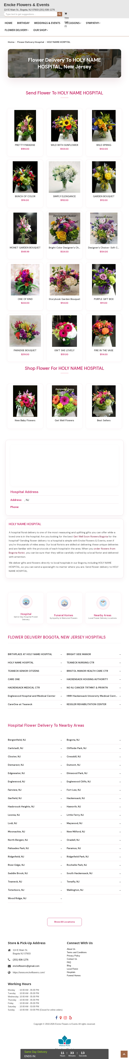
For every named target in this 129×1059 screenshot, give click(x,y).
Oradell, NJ (73, 840)
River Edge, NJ (16, 865)
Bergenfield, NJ (17, 739)
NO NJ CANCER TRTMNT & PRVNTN (87, 687)
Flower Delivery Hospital (30, 42)
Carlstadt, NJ (15, 748)
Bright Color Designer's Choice (64, 247)
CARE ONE (14, 679)
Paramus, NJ (74, 848)
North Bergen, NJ (18, 840)
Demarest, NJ (16, 764)
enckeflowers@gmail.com (26, 966)
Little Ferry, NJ (75, 815)
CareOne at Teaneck (20, 704)
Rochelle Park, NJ (77, 865)
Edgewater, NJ (16, 773)
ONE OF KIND (25, 299)
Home (8, 23)
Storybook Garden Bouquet (64, 299)
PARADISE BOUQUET (25, 350)
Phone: (14, 507)
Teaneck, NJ (15, 881)
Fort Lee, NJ (74, 789)
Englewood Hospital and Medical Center (31, 696)
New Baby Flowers (25, 420)
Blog (69, 965)
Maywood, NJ (74, 823)
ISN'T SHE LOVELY (64, 350)
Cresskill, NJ (74, 756)
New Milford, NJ (76, 831)
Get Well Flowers (64, 420)
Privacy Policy (73, 956)
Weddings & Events (47, 23)
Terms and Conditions (77, 952)
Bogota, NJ (73, 739)
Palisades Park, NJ (18, 848)
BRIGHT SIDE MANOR (79, 654)
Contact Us (72, 959)
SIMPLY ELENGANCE (64, 196)
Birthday (23, 23)
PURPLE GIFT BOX (104, 299)
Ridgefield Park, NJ (78, 856)
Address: (16, 500)
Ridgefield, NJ (16, 856)
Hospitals (71, 972)
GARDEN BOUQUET (104, 196)
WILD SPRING (103, 145)
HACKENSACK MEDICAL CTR (24, 687)
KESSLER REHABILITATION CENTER (86, 704)
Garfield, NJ (15, 798)
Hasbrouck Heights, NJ (21, 806)
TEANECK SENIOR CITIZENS (23, 671)
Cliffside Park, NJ (76, 748)
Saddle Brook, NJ (18, 873)
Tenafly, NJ (73, 881)
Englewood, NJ (16, 781)
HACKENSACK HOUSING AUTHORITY (87, 679)
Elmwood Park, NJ (77, 773)
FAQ (69, 962)
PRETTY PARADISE (25, 145)
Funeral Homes (74, 975)
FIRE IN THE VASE (103, 350)
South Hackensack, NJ (79, 873)
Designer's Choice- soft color (104, 247)
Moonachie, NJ (16, 831)
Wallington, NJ (75, 890)
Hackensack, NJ (76, 798)
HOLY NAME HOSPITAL (21, 662)
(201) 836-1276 (47, 9)
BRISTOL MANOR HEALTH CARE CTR (87, 671)
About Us (71, 949)
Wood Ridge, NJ (17, 898)
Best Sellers (104, 420)
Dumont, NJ (73, 764)
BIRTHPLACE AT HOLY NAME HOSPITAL (30, 654)
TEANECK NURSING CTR (80, 662)
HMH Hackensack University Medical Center (92, 696)
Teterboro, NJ (16, 890)
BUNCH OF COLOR (25, 196)
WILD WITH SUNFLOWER (64, 145)
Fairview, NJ (14, 789)
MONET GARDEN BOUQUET (25, 247)
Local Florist (72, 969)
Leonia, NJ (14, 815)
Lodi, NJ (12, 823)
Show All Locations (64, 921)
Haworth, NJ (74, 806)
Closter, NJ (14, 756)
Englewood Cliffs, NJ (79, 781)
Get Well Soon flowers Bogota (90, 536)
